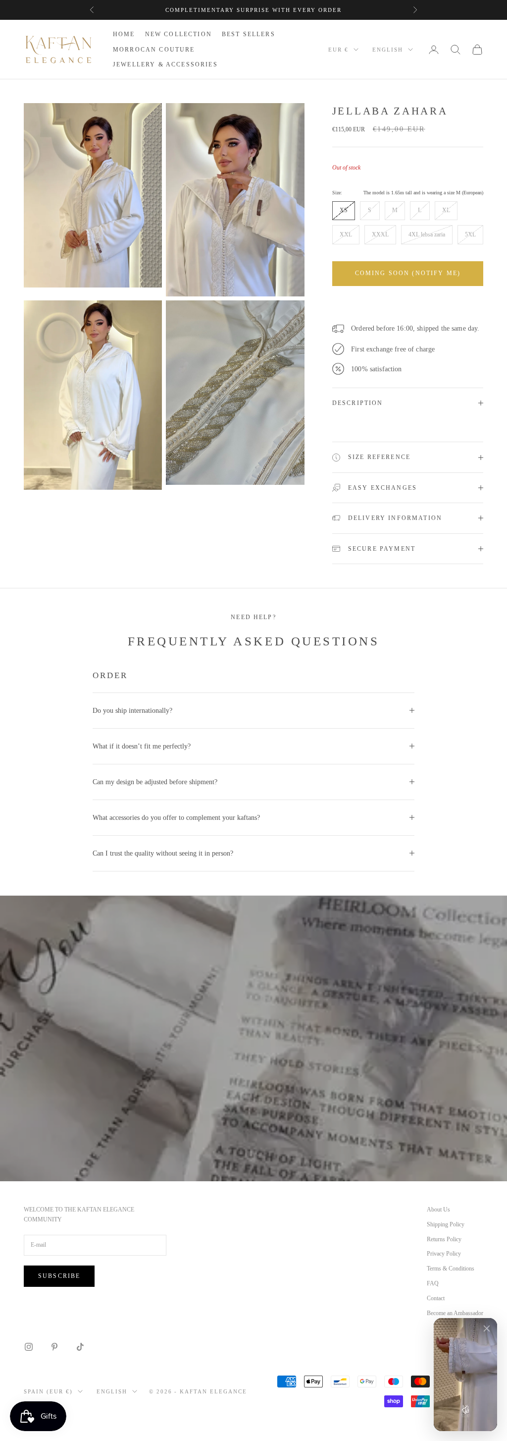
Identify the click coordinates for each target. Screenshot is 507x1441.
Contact (436, 1298)
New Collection (178, 34)
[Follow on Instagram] (29, 1347)
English (387, 50)
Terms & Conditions (450, 1268)
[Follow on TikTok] (80, 1347)
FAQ (433, 1283)
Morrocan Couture (154, 49)
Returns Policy (444, 1239)
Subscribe (59, 1275)
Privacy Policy (444, 1253)
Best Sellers (248, 34)
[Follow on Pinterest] (54, 1347)
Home (124, 34)
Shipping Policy (445, 1224)
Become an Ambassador (455, 1313)
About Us (438, 1209)
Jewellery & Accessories (165, 64)
